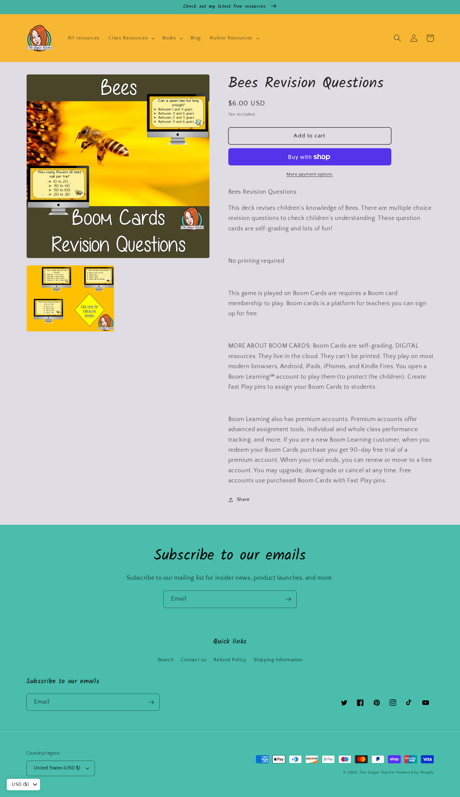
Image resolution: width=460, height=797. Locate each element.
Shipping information (278, 660)
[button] (131, 38)
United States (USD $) (57, 768)
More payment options (310, 174)
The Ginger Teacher (377, 772)
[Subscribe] (288, 599)
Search (166, 660)
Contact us (194, 660)
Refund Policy (230, 660)
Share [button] (243, 499)
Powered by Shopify (415, 772)
